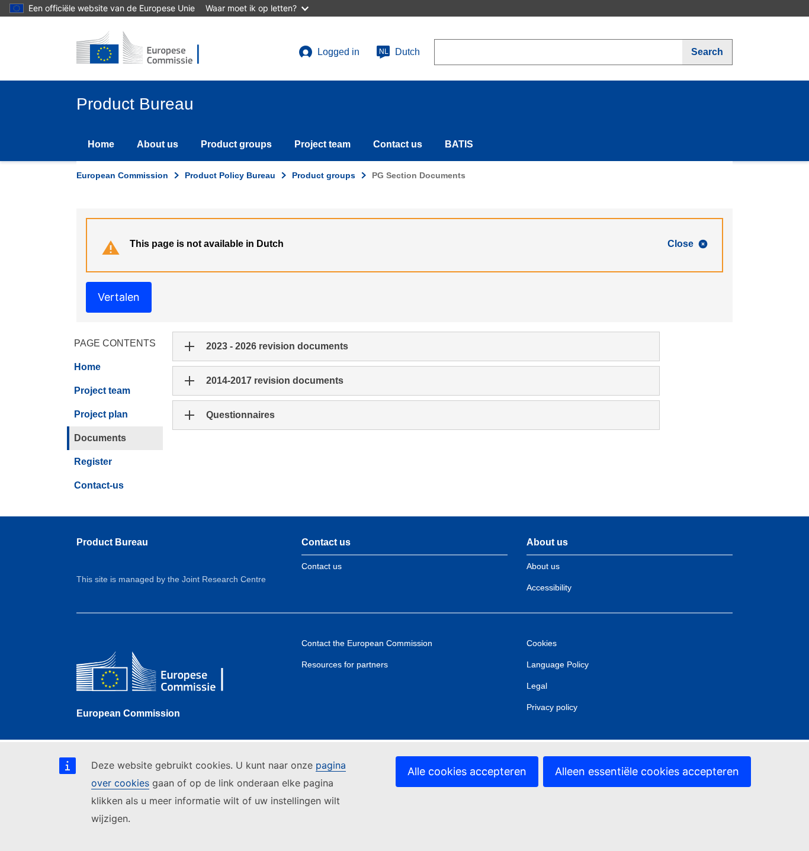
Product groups (236, 144)
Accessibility (549, 587)
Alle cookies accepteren (467, 771)
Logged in (338, 52)
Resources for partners (344, 664)
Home (101, 144)
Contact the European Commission (366, 643)
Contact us (397, 144)
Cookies (542, 643)
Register (93, 462)
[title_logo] (148, 48)
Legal (537, 686)
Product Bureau (112, 542)
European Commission (122, 175)
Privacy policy (552, 707)
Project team (322, 144)
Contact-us (99, 485)
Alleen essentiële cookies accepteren (647, 771)
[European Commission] (162, 674)
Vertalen (119, 297)
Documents (100, 438)
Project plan (101, 414)
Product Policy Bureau (230, 175)
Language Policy (558, 664)
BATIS (459, 144)
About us (157, 144)
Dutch (399, 52)
